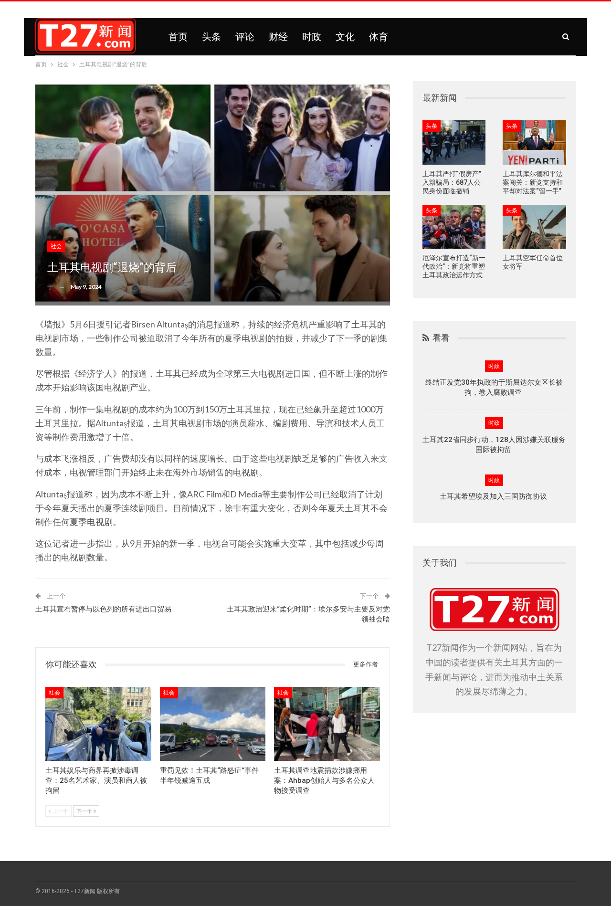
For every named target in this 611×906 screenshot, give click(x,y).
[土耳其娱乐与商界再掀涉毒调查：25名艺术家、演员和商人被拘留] (98, 724)
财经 (278, 36)
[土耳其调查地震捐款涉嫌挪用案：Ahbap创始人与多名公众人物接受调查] (327, 724)
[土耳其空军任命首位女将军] (534, 227)
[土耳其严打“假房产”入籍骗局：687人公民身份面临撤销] (454, 142)
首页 (178, 36)
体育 (378, 36)
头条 (211, 36)
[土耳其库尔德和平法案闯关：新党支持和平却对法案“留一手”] (534, 142)
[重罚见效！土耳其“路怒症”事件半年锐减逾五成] (213, 724)
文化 (345, 36)
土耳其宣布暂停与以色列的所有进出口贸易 (103, 609)
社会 (56, 246)
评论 (244, 36)
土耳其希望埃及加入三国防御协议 (494, 496)
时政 (311, 36)
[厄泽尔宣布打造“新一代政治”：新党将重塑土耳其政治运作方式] (454, 227)
